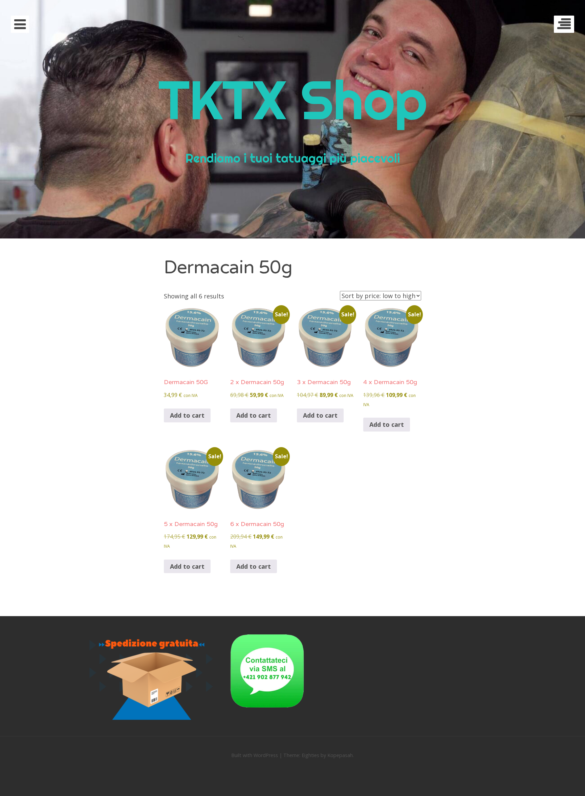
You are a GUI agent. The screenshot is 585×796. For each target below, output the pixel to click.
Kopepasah (340, 755)
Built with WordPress (254, 755)
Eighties (310, 755)
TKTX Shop (292, 99)
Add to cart (187, 415)
